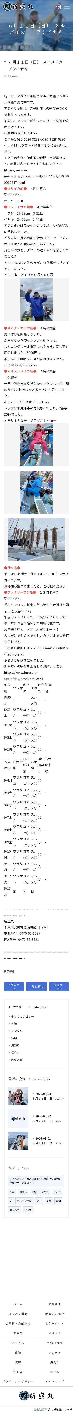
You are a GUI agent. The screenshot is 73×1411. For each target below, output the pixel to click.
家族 (34, 1192)
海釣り (15, 1045)
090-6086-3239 (28, 139)
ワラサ (28, 1209)
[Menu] (66, 6)
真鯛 (58, 1201)
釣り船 (23, 1192)
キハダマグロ (24, 1201)
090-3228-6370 (54, 139)
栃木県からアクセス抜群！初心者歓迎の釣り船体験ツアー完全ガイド (35, 1181)
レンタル (17, 1031)
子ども (45, 1192)
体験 (14, 1023)
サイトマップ (54, 1381)
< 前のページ (14, 987)
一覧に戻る (36, 986)
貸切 (14, 1038)
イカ (48, 1201)
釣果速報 (9, 971)
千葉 (12, 1192)
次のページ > (59, 987)
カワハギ (14, 1209)
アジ (38, 1201)
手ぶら (57, 1192)
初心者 (15, 1052)
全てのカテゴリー (22, 1016)
